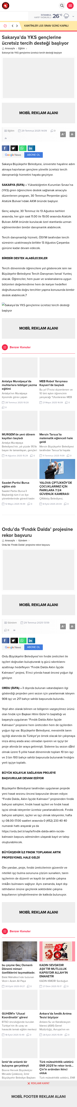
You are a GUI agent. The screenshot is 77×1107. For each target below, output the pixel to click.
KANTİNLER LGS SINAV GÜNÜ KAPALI (46, 25)
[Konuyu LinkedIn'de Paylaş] (31, 148)
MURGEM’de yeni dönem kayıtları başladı (18, 436)
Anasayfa (10, 48)
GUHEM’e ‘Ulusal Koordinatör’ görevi (15, 1015)
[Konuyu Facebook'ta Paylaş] (5, 148)
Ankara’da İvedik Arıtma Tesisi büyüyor (55, 1015)
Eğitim (21, 48)
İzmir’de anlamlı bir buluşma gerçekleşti (15, 1064)
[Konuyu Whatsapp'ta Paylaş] (23, 148)
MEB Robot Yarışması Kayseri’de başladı (53, 383)
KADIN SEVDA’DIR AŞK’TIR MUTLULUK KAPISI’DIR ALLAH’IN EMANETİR (53, 970)
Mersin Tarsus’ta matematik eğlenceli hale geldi (56, 438)
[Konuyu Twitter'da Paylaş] (14, 148)
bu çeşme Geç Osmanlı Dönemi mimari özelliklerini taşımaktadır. (18, 969)
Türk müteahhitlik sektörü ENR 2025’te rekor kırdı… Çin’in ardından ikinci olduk (56, 1067)
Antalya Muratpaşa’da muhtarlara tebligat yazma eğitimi (19, 385)
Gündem (22, 540)
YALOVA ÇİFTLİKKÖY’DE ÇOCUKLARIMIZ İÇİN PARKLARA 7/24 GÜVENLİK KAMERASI (55, 488)
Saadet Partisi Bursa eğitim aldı (15, 484)
